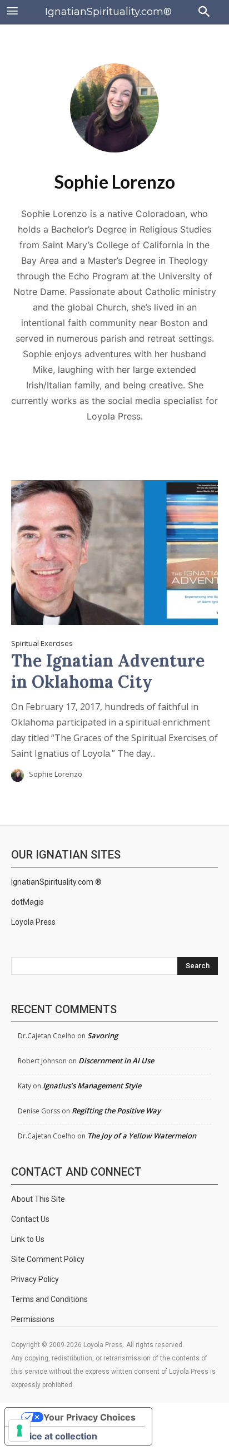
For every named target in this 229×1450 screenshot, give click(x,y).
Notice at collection (55, 1436)
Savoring (102, 1035)
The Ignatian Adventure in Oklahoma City (108, 671)
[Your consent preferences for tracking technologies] (19, 1430)
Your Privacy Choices (89, 1417)
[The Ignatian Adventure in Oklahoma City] (114, 552)
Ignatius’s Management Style (92, 1086)
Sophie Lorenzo (55, 774)
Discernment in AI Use (116, 1061)
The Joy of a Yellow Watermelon (141, 1136)
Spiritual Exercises (42, 643)
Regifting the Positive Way (116, 1111)
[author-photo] (19, 775)
